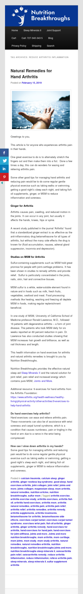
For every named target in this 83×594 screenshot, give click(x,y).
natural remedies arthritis (36, 544)
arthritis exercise (60, 495)
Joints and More (43, 381)
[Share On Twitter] (4, 161)
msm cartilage (61, 537)
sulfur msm (34, 495)
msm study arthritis (48, 540)
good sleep (60, 481)
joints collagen (25, 488)
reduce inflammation (37, 558)
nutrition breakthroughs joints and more (49, 547)
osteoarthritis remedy (35, 554)
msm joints (17, 540)
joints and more (38, 533)
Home (15, 30)
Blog (50, 37)
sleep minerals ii (37, 561)
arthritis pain (37, 506)
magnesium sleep (44, 488)
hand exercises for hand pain (36, 530)
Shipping (36, 45)
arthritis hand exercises (27, 502)
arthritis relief (18, 509)
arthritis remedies (36, 509)
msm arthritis (62, 488)
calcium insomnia (30, 478)
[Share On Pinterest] (4, 177)
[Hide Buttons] (2, 184)
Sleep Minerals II (32, 30)
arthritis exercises (47, 499)
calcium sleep (49, 478)
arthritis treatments (46, 513)
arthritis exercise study (23, 499)
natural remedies (20, 492)
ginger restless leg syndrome (36, 481)
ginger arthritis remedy (33, 526)
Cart (14, 37)
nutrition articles (39, 492)
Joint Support (54, 30)
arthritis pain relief (56, 506)
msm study (30, 540)
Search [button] (50, 45)
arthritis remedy (56, 509)
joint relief (53, 485)
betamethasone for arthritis (26, 516)
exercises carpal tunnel (32, 520)
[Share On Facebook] (4, 153)
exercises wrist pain (34, 523)
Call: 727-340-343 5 (32, 37)
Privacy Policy (19, 45)
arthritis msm (49, 502)
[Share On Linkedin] (4, 169)
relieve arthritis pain (61, 558)
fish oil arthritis (54, 523)
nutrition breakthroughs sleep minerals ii (33, 551)
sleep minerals (19, 561)
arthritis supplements (22, 513)
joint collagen (39, 485)
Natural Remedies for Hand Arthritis (31, 74)
